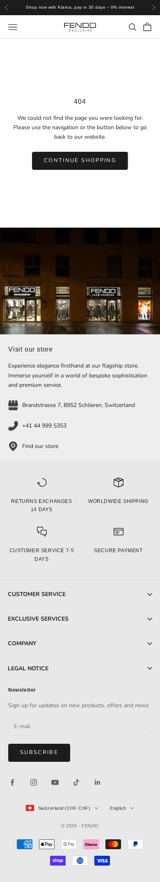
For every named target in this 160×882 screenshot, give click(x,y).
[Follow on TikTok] (76, 782)
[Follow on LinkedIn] (98, 782)
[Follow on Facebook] (12, 782)
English (118, 808)
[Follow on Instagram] (34, 782)
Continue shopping (80, 160)
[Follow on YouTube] (55, 782)
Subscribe (39, 752)
